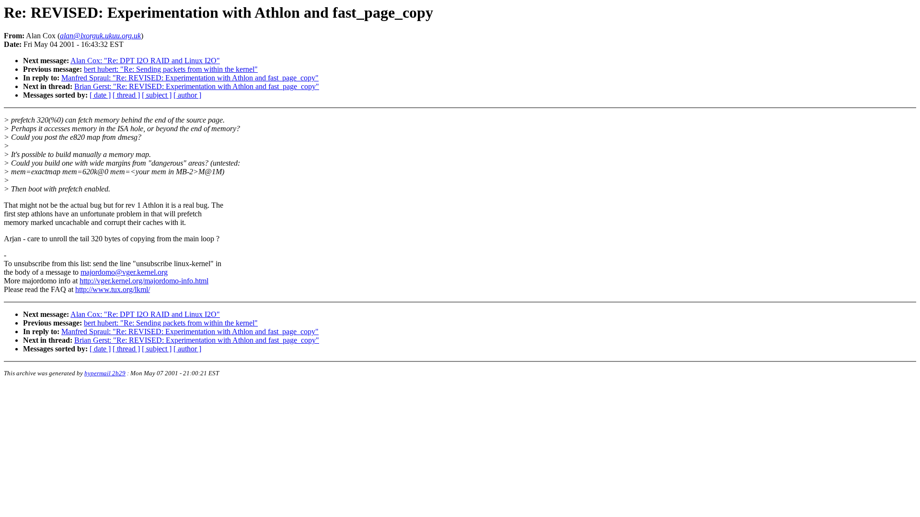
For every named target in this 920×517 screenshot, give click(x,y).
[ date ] (100, 95)
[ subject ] (157, 95)
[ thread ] (126, 95)
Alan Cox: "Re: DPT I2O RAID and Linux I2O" (145, 60)
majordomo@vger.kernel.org (124, 272)
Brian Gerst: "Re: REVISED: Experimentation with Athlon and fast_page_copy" (196, 86)
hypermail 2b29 (105, 373)
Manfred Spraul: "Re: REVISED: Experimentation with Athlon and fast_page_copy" (190, 78)
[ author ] (187, 95)
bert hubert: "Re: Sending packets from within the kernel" (171, 69)
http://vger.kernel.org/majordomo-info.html (144, 281)
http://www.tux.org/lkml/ (112, 289)
